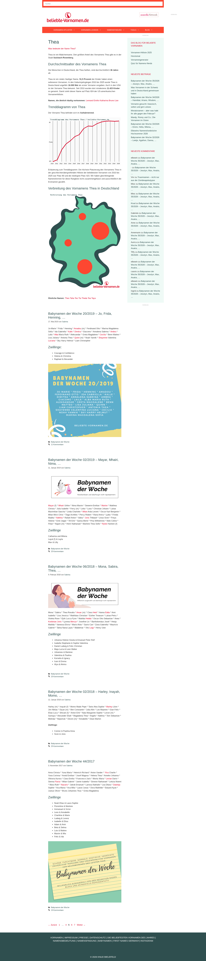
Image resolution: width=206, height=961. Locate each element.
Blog (147, 30)
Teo (76, 298)
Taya (93, 298)
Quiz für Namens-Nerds (141, 63)
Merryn (73, 622)
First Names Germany (126, 941)
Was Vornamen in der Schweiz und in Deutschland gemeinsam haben (145, 90)
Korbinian (52, 622)
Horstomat (135, 56)
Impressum (70, 937)
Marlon (104, 505)
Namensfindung (114, 30)
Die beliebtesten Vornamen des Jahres (131, 937)
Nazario (64, 785)
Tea (89, 298)
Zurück (52, 925)
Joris (87, 518)
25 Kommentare (57, 551)
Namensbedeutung (64, 941)
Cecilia (103, 334)
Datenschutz (98, 937)
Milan (84, 512)
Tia (79, 298)
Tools (133, 30)
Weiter (81, 925)
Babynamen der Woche (60, 442)
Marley (109, 707)
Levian (109, 779)
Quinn (77, 338)
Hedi (95, 612)
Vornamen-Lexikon (89, 30)
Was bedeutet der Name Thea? (62, 48)
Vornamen (56, 937)
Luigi (92, 628)
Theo (67, 298)
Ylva (107, 772)
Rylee (104, 524)
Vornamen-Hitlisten (62, 30)
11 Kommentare (57, 444)
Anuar (79, 612)
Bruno (111, 100)
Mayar (51, 505)
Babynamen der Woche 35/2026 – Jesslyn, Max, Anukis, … (145, 161)
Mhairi (61, 505)
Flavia (57, 781)
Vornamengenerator (139, 60)
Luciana (51, 341)
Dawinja (116, 785)
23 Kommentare (57, 910)
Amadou (77, 328)
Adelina (59, 518)
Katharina (104, 100)
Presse (83, 937)
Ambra (113, 331)
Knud (133, 203)
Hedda (88, 618)
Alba (56, 334)
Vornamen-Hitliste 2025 (141, 52)
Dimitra (78, 331)
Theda (84, 298)
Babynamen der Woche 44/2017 (71, 761)
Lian (116, 100)
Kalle (70, 331)
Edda (107, 612)
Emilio (96, 100)
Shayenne (103, 338)
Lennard (89, 100)
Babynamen (105, 941)
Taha (72, 298)
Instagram (146, 941)
